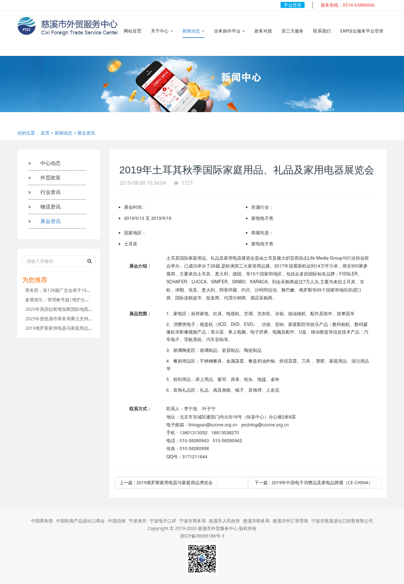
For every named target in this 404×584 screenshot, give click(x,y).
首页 (45, 133)
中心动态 (50, 163)
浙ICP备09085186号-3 (202, 536)
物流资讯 (50, 206)
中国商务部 (42, 521)
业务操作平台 (227, 31)
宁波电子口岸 (163, 521)
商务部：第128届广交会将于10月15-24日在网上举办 (77, 290)
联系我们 (322, 31)
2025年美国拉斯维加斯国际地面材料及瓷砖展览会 (74, 309)
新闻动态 (191, 31)
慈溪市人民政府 (224, 521)
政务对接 (263, 31)
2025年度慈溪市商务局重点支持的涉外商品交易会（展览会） (85, 319)
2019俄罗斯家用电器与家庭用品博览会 (63, 328)
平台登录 (292, 5)
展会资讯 (86, 133)
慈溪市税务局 (256, 521)
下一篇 (313, 482)
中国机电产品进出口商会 (80, 521)
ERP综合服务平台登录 (361, 31)
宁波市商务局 (192, 521)
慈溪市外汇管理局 (290, 521)
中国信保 (117, 521)
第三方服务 (293, 31)
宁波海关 (137, 521)
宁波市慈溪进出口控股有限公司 (342, 521)
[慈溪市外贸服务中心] (67, 26)
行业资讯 (50, 192)
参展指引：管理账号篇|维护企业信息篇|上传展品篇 (76, 300)
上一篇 (166, 482)
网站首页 (132, 31)
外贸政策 (50, 177)
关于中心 (160, 31)
